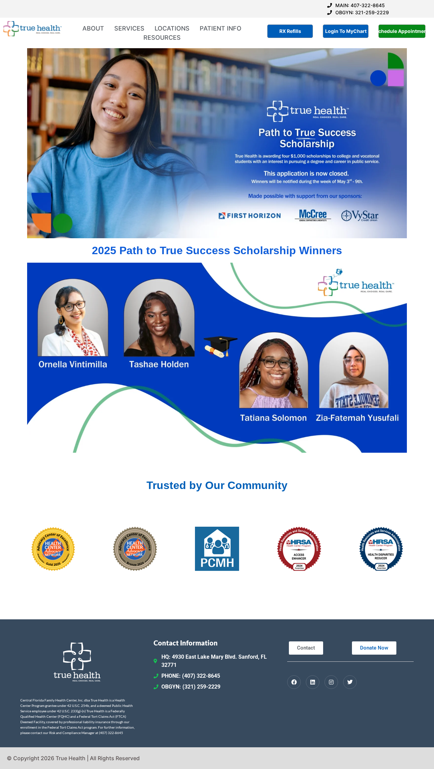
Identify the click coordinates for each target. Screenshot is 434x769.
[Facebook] (294, 682)
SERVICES (129, 28)
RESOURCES (162, 37)
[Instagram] (331, 682)
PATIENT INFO (220, 28)
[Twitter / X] (350, 682)
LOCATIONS (172, 28)
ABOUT (93, 28)
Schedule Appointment (402, 31)
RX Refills (290, 31)
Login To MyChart (346, 31)
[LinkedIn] (312, 682)
